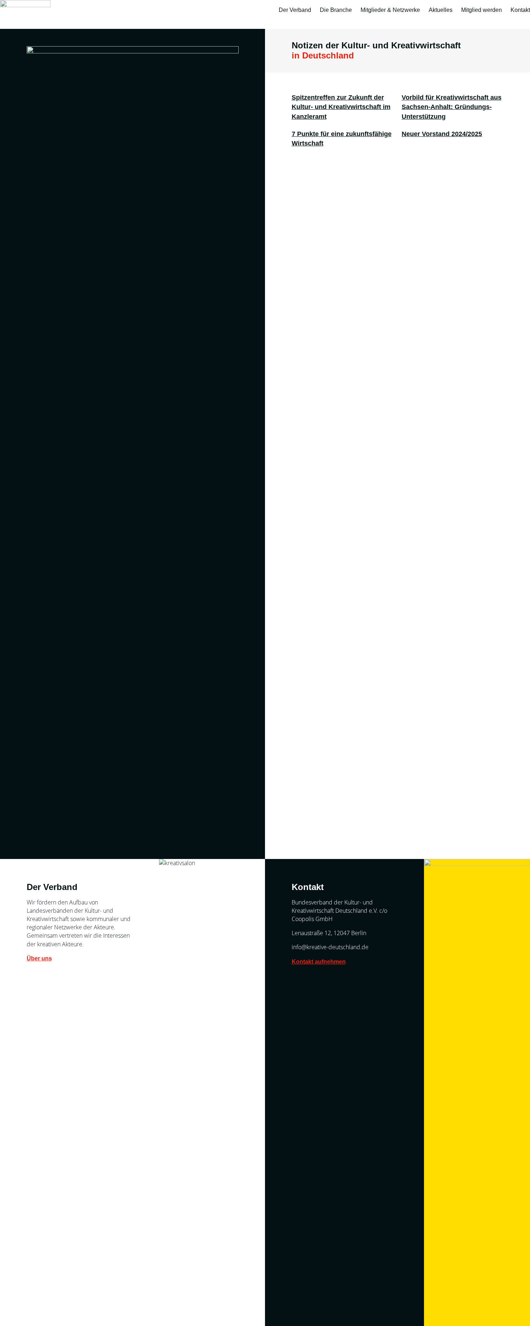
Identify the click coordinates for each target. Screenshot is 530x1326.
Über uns (39, 958)
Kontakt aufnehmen (319, 962)
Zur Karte (48, 331)
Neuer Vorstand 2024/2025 (442, 134)
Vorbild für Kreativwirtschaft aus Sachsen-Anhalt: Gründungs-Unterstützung (452, 107)
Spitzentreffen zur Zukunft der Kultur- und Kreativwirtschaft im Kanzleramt (341, 107)
